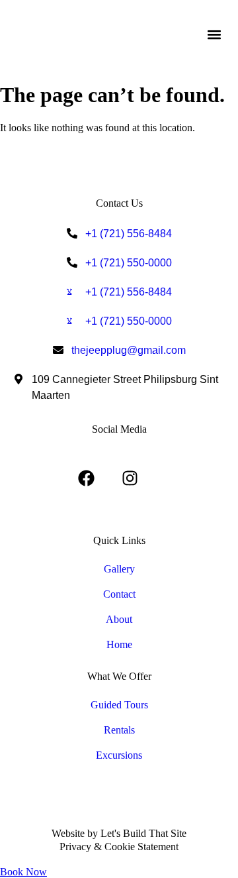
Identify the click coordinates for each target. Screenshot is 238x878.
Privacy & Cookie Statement (119, 846)
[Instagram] (130, 478)
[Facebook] (86, 478)
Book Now (23, 871)
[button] (214, 34)
